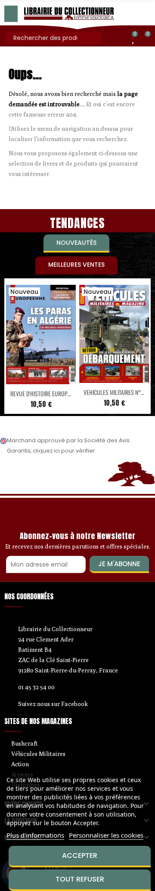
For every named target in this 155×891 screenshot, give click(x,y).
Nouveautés (76, 242)
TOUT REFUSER (80, 879)
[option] (41, 346)
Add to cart (23, 379)
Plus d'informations (35, 835)
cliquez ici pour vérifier (64, 450)
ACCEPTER (79, 855)
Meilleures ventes (76, 264)
